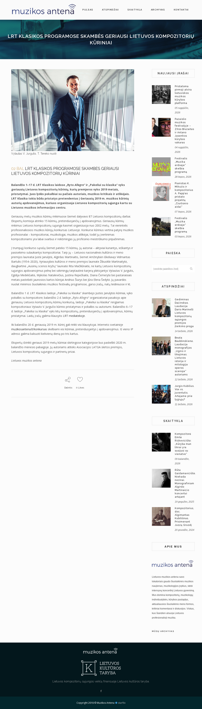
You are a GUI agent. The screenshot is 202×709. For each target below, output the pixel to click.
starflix (121, 702)
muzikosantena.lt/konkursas (29, 329)
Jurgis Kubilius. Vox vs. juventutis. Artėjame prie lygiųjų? (185, 393)
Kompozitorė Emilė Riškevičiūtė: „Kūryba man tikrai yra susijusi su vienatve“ (183, 444)
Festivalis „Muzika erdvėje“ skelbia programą (181, 165)
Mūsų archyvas (163, 631)
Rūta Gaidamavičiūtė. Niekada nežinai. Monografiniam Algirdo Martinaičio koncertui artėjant (185, 483)
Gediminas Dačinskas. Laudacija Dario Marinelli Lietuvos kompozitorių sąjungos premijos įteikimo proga (184, 313)
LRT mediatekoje (74, 316)
